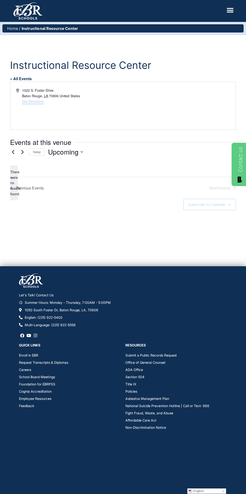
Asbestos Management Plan (147, 398)
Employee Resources (35, 398)
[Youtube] (28, 335)
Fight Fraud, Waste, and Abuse (149, 413)
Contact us (240, 159)
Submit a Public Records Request (151, 355)
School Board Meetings (37, 377)
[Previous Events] (13, 152)
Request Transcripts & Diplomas (43, 362)
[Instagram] (35, 335)
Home (12, 28)
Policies (131, 391)
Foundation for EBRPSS (37, 384)
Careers (25, 370)
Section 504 (134, 377)
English (198, 491)
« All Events (21, 78)
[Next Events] (22, 152)
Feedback (26, 406)
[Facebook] (22, 335)
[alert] (14, 182)
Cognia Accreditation (35, 391)
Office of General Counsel (145, 362)
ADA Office (134, 370)
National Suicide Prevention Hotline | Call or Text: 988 (167, 406)
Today (37, 152)
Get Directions (33, 101)
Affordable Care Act (140, 420)
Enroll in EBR (28, 355)
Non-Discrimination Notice (145, 427)
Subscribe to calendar (207, 204)
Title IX (130, 384)
